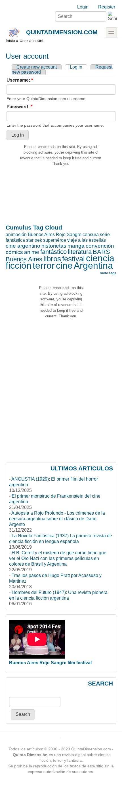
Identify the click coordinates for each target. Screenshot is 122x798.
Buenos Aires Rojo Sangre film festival (50, 662)
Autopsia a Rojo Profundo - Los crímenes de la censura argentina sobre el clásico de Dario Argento (57, 519)
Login (83, 7)
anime (31, 252)
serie (105, 234)
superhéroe (54, 240)
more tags (108, 273)
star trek (34, 240)
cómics (14, 252)
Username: (20, 80)
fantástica (15, 240)
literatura (80, 251)
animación (16, 234)
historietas (53, 246)
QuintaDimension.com (62, 32)
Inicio (10, 41)
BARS (101, 251)
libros (52, 259)
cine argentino (23, 246)
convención (100, 246)
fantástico (53, 251)
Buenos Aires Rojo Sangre (54, 234)
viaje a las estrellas (86, 240)
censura (91, 234)
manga (76, 246)
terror (44, 265)
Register (106, 7)
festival (73, 259)
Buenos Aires (24, 259)
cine (64, 265)
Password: (19, 106)
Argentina (93, 265)
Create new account (36, 67)
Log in (76, 67)
